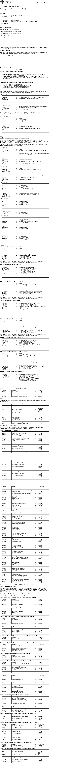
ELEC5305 (4, 554)
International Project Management (18, 762)
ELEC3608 (4, 529)
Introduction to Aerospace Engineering (19, 433)
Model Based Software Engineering (18, 576)
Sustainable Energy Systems (17, 546)
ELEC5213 (4, 552)
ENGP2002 (4, 471)
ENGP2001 (4, 468)
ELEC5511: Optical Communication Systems (27, 324)
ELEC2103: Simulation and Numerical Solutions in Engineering (34, 175)
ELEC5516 (4, 569)
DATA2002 (4, 698)
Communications (15, 527)
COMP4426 (4, 518)
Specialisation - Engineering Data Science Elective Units (5, 342)
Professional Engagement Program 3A (18, 475)
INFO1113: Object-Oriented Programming (26, 258)
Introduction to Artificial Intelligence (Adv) (19, 709)
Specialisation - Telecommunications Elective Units (6, 322)
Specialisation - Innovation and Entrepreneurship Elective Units (5, 356)
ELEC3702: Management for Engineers (26, 252)
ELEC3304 (4, 499)
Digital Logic (14, 497)
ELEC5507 (4, 561)
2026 (14, 21)
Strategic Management (16, 737)
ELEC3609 (4, 530)
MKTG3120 (4, 734)
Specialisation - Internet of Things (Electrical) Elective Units (5, 269)
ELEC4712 (4, 440)
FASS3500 (4, 759)
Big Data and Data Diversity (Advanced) (19, 699)
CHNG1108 (4, 435)
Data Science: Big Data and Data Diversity (19, 697)
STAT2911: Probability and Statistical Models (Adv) (28, 349)
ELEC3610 (4, 532)
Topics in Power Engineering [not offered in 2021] (21, 542)
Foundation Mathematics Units (5, 101)
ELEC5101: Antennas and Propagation (30, 321)
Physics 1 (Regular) (15, 505)
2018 (31, 21)
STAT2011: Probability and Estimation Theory (27, 348)
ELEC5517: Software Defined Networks (26, 275)
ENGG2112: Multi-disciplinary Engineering (31, 193)
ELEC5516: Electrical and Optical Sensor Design (27, 287)
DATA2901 (4, 699)
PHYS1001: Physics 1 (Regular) (28, 109)
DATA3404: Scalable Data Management (26, 342)
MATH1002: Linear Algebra (28, 100)
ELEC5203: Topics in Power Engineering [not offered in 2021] (34, 306)
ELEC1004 (4, 438)
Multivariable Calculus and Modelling (19, 415)
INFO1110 (4, 393)
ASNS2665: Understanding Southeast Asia (30, 374)
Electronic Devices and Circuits (17, 494)
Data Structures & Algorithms (17, 487)
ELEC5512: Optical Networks (24, 326)
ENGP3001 (4, 475)
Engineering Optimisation (16, 552)
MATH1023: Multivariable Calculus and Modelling (32, 130)
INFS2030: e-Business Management (25, 358)
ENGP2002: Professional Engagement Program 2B (32, 194)
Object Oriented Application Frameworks (19, 575)
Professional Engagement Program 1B (18, 464)
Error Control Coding (15, 561)
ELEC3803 (4, 536)
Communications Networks (17, 502)
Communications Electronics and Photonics (19, 526)
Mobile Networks (15, 563)
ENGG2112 (4, 446)
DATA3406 (4, 711)
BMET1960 (4, 434)
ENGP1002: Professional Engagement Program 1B (32, 122)
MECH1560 (4, 450)
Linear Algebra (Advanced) (16, 417)
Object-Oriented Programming (17, 581)
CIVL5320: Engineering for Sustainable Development (28, 382)
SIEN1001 (4, 718)
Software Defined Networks (17, 570)
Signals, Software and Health (17, 578)
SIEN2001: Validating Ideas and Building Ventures (28, 368)
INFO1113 (4, 581)
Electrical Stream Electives (24, 120)
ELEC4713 (4, 442)
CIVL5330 (4, 754)
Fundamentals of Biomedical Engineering (19, 535)
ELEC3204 (4, 522)
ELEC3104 (4, 521)
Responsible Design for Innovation (18, 727)
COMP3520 (4, 516)
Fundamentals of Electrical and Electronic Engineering (22, 490)
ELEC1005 (4, 439)
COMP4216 (4, 517)
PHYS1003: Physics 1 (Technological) (29, 133)
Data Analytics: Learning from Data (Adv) (19, 700)
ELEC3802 (4, 535)
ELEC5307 (4, 557)
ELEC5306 (4, 556)
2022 (22, 21)
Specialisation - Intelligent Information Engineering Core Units (5, 293)
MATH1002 (4, 406)
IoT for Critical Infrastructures (17, 571)
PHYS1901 (4, 507)
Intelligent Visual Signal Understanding (19, 553)
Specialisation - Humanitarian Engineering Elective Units (6, 376)
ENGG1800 (4, 445)
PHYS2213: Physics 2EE (27, 179)
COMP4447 (4, 519)
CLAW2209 (4, 725)
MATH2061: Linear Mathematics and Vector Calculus (32, 161)
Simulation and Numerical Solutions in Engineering (21, 493)
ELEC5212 (4, 551)
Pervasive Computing (15, 519)
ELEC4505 (4, 538)
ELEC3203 (4, 498)
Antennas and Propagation (16, 541)
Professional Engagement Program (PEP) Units (6, 104)
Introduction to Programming (17, 393)
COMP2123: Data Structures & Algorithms (30, 163)
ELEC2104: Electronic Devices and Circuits (30, 172)
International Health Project (17, 761)
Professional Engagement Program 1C (18, 466)
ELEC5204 (4, 544)
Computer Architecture (16, 529)
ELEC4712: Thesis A (26, 222)
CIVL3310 (4, 745)
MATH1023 (4, 415)
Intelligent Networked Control (17, 580)
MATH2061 (4, 503)
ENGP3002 (4, 477)
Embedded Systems (15, 528)
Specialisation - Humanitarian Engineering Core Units (5, 383)
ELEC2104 (4, 494)
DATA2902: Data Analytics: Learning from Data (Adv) (28, 347)
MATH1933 (4, 423)
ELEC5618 (4, 574)
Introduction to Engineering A (17, 445)
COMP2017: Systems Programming (29, 255)
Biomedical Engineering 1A (17, 434)
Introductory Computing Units (5, 99)
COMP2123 (4, 487)
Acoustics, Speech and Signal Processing (19, 554)
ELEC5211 (4, 550)
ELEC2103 (4, 493)
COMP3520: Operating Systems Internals (30, 249)
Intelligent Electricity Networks (17, 548)
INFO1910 (4, 396)
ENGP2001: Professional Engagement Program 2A (32, 169)
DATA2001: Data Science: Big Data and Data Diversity (32, 344)
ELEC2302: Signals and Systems (29, 177)
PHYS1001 (4, 505)
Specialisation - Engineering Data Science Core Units (5, 345)
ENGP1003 (4, 466)
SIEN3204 (4, 740)
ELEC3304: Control (26, 204)
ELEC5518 (4, 571)
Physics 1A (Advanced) (16, 507)
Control (13, 499)
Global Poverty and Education (17, 755)
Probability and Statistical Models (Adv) (19, 703)
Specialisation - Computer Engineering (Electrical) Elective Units (5, 252)
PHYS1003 (4, 506)
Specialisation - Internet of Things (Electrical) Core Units (5, 275)
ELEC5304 (4, 553)
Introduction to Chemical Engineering (18, 435)
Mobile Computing (15, 517)
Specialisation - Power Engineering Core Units (5, 304)
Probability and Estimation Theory (18, 702)
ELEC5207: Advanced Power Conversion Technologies (28, 309)
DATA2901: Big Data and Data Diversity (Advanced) (28, 346)
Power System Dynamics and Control (18, 550)
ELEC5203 (4, 542)
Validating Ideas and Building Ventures (19, 720)
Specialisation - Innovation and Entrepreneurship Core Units (5, 368)
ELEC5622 (4, 578)
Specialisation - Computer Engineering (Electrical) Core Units (5, 257)
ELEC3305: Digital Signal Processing (29, 188)
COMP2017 (4, 515)
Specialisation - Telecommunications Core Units (6, 331)
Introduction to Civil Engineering (18, 436)
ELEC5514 (4, 568)
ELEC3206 (4, 523)
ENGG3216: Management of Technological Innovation (28, 357)
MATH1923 (4, 420)
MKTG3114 (4, 733)
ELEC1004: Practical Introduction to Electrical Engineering (33, 97)
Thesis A (13, 440)
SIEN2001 (4, 720)
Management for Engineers (17, 534)
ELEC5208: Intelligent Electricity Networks (26, 269)
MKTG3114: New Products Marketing (25, 359)
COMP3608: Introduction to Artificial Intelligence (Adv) (29, 341)
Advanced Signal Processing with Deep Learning (20, 557)
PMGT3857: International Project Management (27, 380)
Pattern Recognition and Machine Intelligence (20, 533)
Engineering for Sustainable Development (19, 746)
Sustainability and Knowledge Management (20, 736)
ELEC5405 (4, 559)
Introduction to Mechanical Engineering (19, 450)
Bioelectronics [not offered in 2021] (18, 536)
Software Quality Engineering (17, 574)
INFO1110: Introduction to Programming (30, 98)
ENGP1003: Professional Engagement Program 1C (32, 155)
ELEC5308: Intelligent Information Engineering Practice (29, 286)
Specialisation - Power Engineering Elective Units (5, 307)
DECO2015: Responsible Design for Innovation (27, 355)
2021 (24, 21)
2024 (18, 21)
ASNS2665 (4, 751)
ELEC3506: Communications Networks (30, 206)
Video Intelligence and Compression (18, 556)
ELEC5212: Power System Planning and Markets (27, 312)
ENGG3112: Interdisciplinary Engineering (30, 221)
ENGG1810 (4, 391)
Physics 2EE (14, 510)
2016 (35, 21)
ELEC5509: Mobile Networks (28, 273)
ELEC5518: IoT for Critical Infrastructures (26, 276)
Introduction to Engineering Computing (19, 391)
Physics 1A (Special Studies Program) (18, 509)
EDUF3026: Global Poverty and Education (26, 376)
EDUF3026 (4, 755)
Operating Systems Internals (17, 516)
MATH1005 (4, 409)
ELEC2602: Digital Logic (27, 159)
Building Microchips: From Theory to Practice (20, 559)
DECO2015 (4, 727)
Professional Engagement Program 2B (18, 471)
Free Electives (21, 121)
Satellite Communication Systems (18, 564)
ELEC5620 (4, 576)
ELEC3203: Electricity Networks (29, 190)
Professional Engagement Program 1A (18, 462)
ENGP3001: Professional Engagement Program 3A (32, 223)
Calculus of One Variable (16, 412)
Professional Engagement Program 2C (18, 473)
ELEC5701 (4, 579)
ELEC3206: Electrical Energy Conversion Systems (28, 304)
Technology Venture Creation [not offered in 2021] (21, 579)
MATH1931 (4, 422)
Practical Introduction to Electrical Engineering (20, 438)
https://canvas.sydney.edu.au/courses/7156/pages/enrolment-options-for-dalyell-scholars (19, 53)
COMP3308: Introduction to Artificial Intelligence (32, 340)
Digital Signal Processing (16, 500)
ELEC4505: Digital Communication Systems (26, 332)
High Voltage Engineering (16, 545)
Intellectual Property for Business (18, 725)
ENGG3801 (4, 757)
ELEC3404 (4, 524)
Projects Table (4, 97)
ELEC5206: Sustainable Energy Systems (26, 308)
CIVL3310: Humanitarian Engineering (30, 381)
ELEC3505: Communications (24, 331)
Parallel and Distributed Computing (18, 518)
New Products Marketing (16, 733)
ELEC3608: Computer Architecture (25, 257)
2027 (12, 21)
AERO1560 (4, 433)
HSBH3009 (4, 761)
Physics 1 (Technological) (16, 506)
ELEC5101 (4, 541)
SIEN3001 (4, 739)
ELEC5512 (4, 567)
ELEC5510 (4, 564)
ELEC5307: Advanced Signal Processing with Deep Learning (29, 292)
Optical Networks (15, 567)
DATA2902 (4, 700)
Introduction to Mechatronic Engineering (19, 452)
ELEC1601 (4, 491)
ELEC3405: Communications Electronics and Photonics (33, 330)
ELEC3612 (4, 533)
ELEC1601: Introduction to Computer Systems (31, 128)
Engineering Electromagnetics (17, 521)
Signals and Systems (15, 495)
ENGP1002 (4, 464)
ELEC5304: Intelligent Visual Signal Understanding (32, 291)
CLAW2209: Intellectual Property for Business (31, 354)
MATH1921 (4, 419)
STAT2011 (4, 702)
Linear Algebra (14, 406)
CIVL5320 (4, 746)
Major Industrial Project (16, 539)
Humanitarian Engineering (17, 745)
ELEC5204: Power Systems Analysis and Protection (28, 305)
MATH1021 (4, 412)
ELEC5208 (4, 548)
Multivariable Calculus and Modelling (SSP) (20, 423)
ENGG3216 (4, 730)
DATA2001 (4, 697)
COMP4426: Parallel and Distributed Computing (27, 268)
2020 (26, 21)
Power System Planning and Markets (18, 551)
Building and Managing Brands (17, 734)
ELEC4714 (4, 539)
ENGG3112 (4, 448)
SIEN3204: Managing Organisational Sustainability (28, 365)
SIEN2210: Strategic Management (25, 363)
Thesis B (13, 442)
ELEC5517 (4, 570)
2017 (33, 21)
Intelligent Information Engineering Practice (20, 558)
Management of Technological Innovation (19, 730)
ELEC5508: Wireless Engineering (25, 270)
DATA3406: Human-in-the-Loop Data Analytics (27, 343)
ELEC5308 (4, 558)
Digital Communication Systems (17, 538)
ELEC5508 (4, 562)
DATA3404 (4, 710)
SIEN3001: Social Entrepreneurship (25, 364)
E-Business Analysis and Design (17, 532)
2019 (29, 21)
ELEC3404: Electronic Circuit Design (25, 251)
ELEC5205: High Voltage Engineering (25, 307)
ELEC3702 (4, 534)
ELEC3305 (4, 500)
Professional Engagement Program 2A (18, 468)
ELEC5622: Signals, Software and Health (26, 293)
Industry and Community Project (18, 757)
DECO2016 (4, 728)
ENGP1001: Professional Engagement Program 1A (32, 103)
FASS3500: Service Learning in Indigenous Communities (29, 378)
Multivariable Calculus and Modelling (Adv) (20, 420)
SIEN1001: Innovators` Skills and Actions (26, 367)
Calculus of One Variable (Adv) (17, 419)
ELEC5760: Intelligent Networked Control (26, 272)
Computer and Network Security (17, 573)
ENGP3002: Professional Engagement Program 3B (32, 232)
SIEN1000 (4, 716)
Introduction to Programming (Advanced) (19, 396)
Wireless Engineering (16, 562)
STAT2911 (4, 703)
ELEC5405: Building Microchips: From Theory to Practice (29, 254)
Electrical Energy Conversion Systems (18, 523)
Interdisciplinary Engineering (17, 448)
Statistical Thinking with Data (17, 409)
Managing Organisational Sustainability (19, 740)
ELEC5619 (4, 575)
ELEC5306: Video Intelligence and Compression (27, 285)
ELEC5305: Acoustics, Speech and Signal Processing (32, 284)
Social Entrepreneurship (16, 739)
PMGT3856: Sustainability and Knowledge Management (29, 362)
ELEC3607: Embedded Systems (24, 256)
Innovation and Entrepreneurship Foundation (20, 716)
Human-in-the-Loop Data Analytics (18, 711)
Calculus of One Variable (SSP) (17, 422)
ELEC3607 (4, 528)
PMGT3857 (4, 762)
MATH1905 (4, 418)
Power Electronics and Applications (18, 522)
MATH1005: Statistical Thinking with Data (30, 126)
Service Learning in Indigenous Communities (20, 759)
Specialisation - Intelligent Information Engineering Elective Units (6, 286)
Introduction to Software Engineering (18, 439)
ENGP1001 (4, 462)
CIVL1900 (4, 436)
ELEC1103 (4, 490)
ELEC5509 (4, 563)
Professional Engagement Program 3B (18, 477)
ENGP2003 (4, 473)
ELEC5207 (4, 547)
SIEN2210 (4, 737)
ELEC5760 (4, 580)
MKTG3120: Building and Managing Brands (27, 360)
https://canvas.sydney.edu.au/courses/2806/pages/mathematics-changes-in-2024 (14, 114)
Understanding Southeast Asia (17, 751)
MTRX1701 (4, 452)
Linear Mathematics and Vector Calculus (19, 503)
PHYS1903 (4, 509)
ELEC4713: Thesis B (26, 238)
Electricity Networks (15, 498)
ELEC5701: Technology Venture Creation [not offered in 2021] (30, 289)
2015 (37, 21)
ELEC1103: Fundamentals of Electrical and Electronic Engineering (35, 150)
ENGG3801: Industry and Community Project (27, 377)
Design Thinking (15, 728)
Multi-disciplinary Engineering (17, 446)
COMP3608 (4, 709)
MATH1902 (4, 417)
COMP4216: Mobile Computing (28, 267)
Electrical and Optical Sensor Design (18, 569)
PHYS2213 (4, 510)
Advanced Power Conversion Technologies (19, 547)
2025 (16, 21)
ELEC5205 (4, 545)
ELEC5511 (4, 565)
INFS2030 (4, 731)
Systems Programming (16, 515)
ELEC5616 (4, 573)
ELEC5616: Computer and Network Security (27, 271)
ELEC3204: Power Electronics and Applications (31, 303)
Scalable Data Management (17, 710)
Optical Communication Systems (17, 565)
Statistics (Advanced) (15, 418)
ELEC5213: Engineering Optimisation (25, 313)
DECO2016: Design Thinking (24, 356)
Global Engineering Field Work (17, 754)
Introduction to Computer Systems (18, 491)
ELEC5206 (4, 546)
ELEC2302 (4, 495)
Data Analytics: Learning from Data (18, 698)
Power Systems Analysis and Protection (19, 544)
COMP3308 (4, 707)
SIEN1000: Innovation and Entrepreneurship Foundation (33, 366)
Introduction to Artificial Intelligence (18, 707)
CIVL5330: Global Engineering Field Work (26, 375)
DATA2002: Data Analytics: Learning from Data (27, 345)
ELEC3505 (4, 527)
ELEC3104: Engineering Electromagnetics (26, 250)
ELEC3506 (4, 502)
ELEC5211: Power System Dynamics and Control (27, 311)
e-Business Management (16, 731)
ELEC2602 (4, 497)
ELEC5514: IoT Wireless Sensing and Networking (28, 274)
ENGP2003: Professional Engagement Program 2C (32, 209)
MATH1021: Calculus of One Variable (30, 107)
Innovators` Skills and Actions (17, 718)
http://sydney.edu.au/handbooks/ (38, 64)
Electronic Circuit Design (16, 524)
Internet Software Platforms (17, 530)
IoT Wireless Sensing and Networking (18, 568)
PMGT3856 (4, 736)
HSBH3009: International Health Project (26, 379)
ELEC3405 (4, 526)
